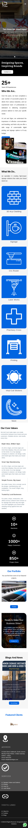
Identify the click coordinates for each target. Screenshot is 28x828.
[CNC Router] (14, 591)
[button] (6, 699)
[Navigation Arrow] (3, 590)
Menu (25, 4)
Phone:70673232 (6, 757)
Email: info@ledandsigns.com (10, 759)
